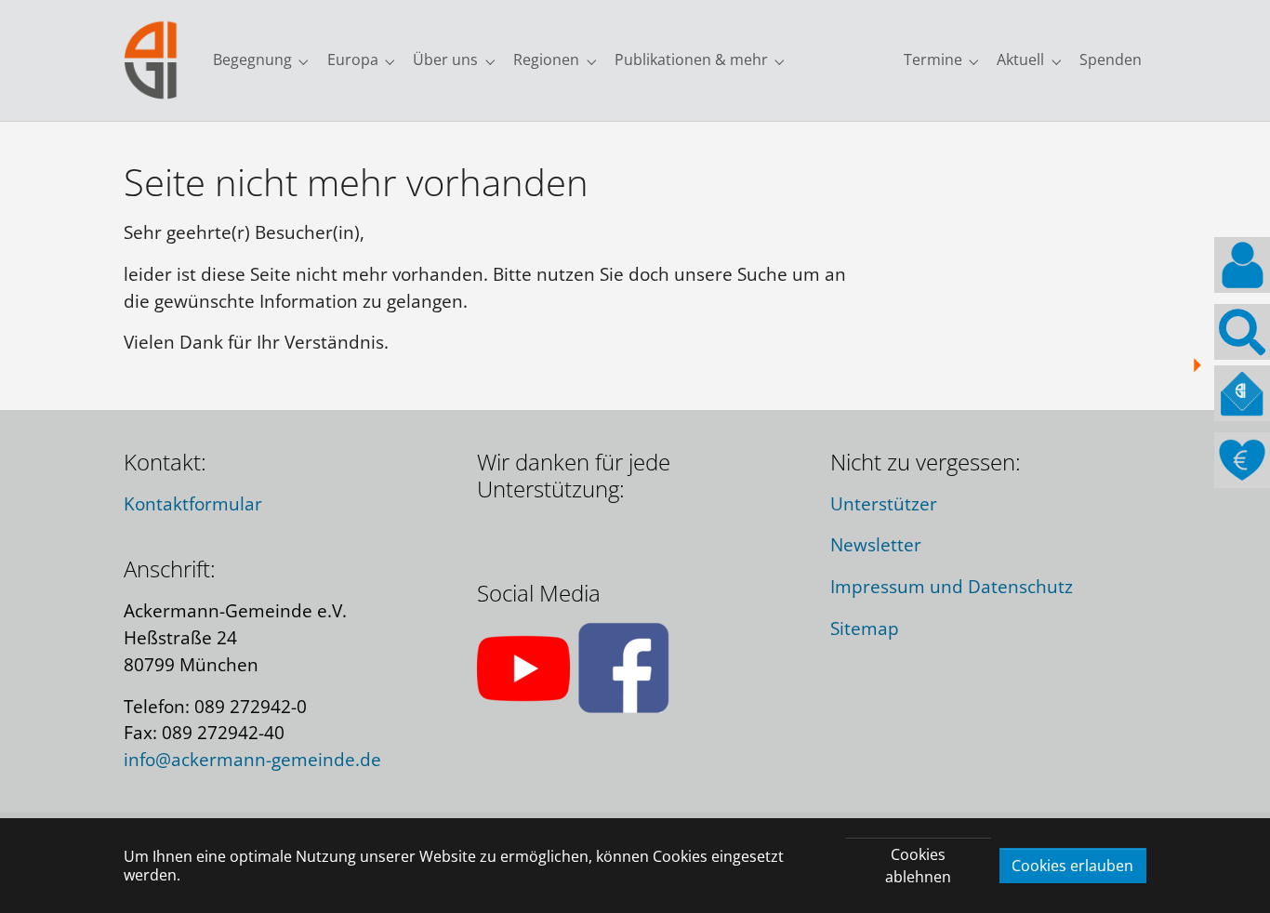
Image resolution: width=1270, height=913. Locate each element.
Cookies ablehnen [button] (918, 865)
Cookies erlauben (1072, 865)
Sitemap (864, 628)
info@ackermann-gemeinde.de (252, 759)
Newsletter (875, 544)
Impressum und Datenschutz (951, 586)
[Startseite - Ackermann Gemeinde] (151, 60)
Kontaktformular (193, 503)
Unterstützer (883, 503)
